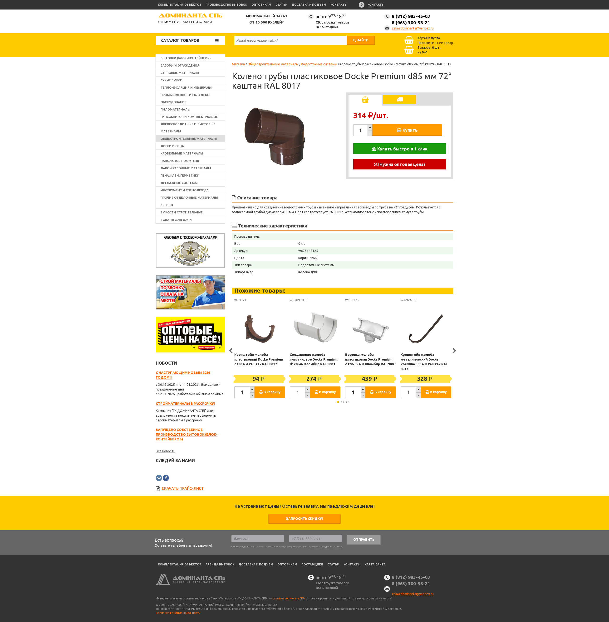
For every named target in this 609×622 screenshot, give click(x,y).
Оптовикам (261, 4)
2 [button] (342, 402)
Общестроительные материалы (189, 138)
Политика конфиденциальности (325, 546)
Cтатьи (333, 564)
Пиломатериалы (175, 109)
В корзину (271, 392)
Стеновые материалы (180, 72)
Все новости (165, 451)
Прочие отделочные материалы (189, 197)
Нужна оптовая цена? (401, 164)
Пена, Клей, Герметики (180, 175)
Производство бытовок (226, 4)
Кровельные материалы (182, 153)
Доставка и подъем (309, 4)
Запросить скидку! (304, 519)
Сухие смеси (171, 80)
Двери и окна (172, 146)
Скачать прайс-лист (183, 488)
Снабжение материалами (185, 22)
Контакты (338, 4)
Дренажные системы (179, 182)
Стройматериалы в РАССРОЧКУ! (185, 403)
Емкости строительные (182, 212)
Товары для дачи (176, 219)
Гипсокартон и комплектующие (189, 116)
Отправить (363, 539)
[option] (277, 135)
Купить (409, 130)
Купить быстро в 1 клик (401, 148)
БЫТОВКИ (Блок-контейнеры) (186, 58)
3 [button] (347, 402)
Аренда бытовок (220, 564)
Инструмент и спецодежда (185, 190)
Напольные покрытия (180, 160)
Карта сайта (375, 564)
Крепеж (167, 205)
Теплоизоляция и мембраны (186, 87)
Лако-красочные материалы (186, 168)
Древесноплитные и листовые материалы (188, 127)
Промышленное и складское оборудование (186, 98)
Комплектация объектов (179, 4)
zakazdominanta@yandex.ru (413, 28)
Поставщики (312, 564)
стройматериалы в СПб (288, 598)
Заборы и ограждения (180, 65)
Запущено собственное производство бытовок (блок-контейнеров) (186, 434)
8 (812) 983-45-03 (411, 19)
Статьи (281, 4)
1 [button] (338, 402)
